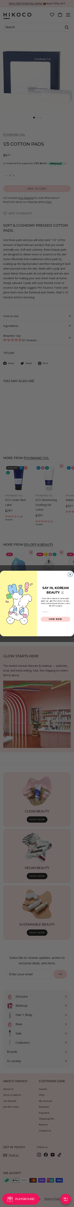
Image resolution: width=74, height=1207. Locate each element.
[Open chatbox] (65, 1199)
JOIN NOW (55, 619)
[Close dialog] (70, 574)
